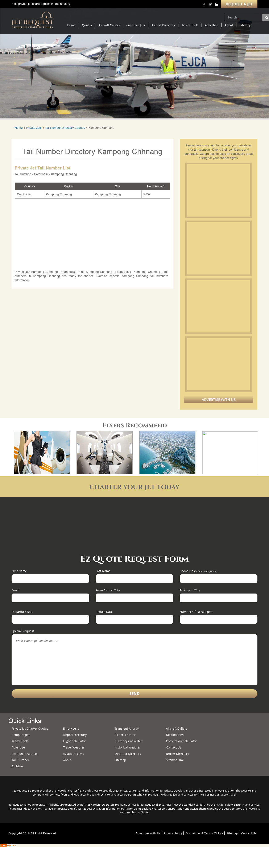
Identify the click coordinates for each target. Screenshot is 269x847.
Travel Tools (190, 25)
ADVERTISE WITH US (219, 399)
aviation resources (25, 754)
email (15, 590)
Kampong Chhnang (59, 194)
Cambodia (24, 194)
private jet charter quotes (30, 728)
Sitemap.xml (175, 760)
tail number (20, 760)
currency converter (128, 741)
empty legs (71, 728)
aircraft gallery (176, 728)
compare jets (21, 735)
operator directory (128, 754)
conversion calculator (181, 741)
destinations (175, 735)
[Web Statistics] (8, 845)
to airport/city (190, 590)
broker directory (177, 754)
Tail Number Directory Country (65, 127)
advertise (18, 747)
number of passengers (196, 612)
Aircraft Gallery (109, 25)
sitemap (120, 760)
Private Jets (34, 127)
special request (23, 631)
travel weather (73, 747)
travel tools (20, 741)
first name (19, 571)
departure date (22, 612)
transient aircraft (127, 728)
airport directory (75, 735)
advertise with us (148, 833)
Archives (18, 766)
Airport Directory (163, 25)
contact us (248, 833)
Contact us (173, 747)
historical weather (128, 747)
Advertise (211, 25)
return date (104, 612)
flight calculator (74, 741)
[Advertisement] (218, 190)
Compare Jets (135, 25)
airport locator (125, 735)
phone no (198, 571)
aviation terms (73, 754)
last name (103, 571)
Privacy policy (173, 833)
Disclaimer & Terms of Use (204, 833)
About (229, 25)
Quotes (87, 25)
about (67, 760)
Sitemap (245, 25)
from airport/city (108, 590)
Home (71, 25)
